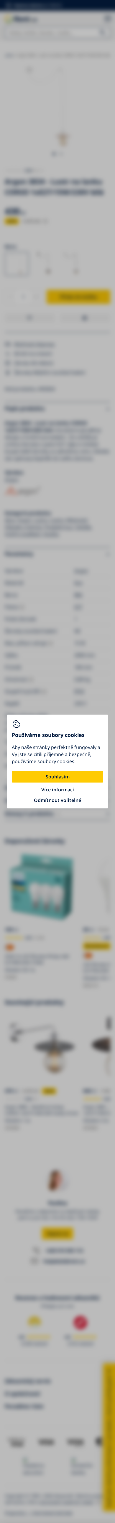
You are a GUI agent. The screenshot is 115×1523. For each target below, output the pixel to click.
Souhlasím (58, 776)
